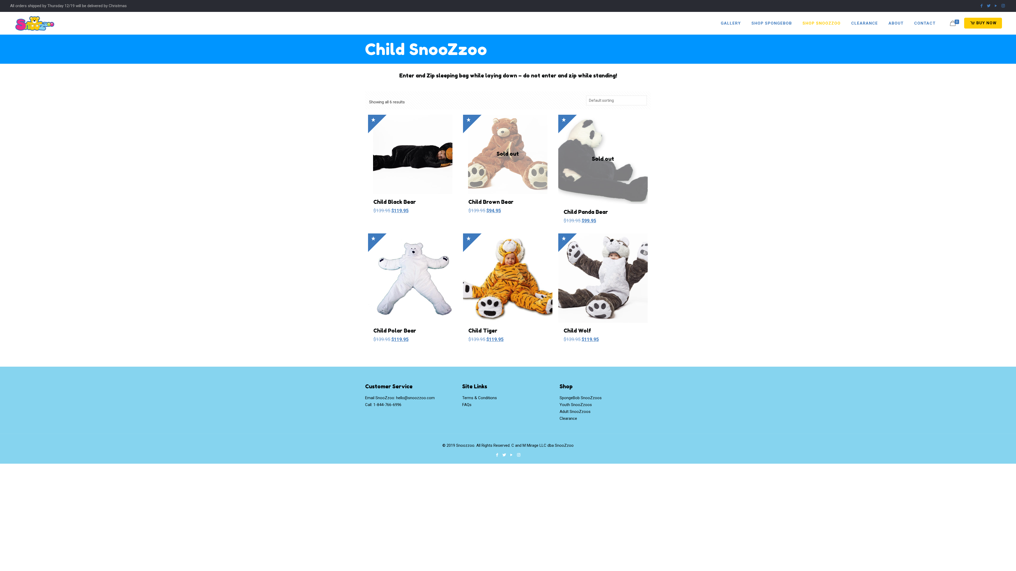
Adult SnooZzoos (575, 411)
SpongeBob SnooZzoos (581, 397)
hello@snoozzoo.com (415, 397)
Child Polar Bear (394, 331)
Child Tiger (482, 331)
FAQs (466, 404)
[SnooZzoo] (34, 23)
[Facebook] (982, 5)
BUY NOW (986, 23)
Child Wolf (577, 331)
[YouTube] (996, 5)
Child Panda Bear (586, 212)
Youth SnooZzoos (576, 404)
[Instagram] (1003, 5)
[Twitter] (989, 5)
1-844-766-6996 (387, 404)
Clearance (568, 418)
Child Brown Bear (491, 202)
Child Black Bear (394, 202)
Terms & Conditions (479, 397)
